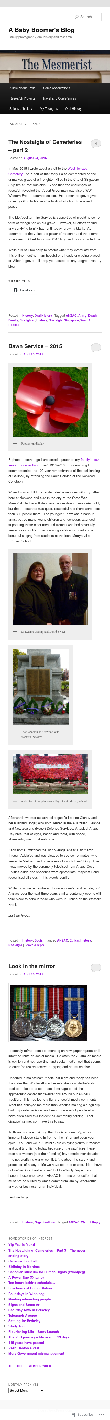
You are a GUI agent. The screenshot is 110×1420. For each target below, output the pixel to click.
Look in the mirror (31, 966)
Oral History (73, 108)
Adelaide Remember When (29, 1366)
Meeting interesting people (29, 1299)
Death (92, 315)
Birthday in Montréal (24, 1266)
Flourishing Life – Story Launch (33, 1331)
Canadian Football (22, 1261)
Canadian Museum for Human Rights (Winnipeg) (46, 1271)
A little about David (22, 88)
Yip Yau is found (21, 1244)
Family (13, 320)
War (83, 320)
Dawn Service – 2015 (35, 346)
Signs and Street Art (24, 1304)
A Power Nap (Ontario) (26, 1277)
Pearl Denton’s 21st (23, 1347)
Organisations (45, 1222)
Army (82, 315)
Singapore (71, 320)
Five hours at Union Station (30, 1288)
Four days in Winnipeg (26, 1293)
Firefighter (27, 320)
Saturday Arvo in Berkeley (29, 1309)
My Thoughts (49, 108)
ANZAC (71, 315)
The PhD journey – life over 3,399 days (38, 1337)
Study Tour (17, 1326)
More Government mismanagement (36, 1353)
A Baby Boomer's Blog (41, 29)
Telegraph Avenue (22, 1315)
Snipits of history (20, 108)
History (27, 315)
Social (39, 940)
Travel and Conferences (59, 98)
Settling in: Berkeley (24, 1320)
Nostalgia (55, 320)
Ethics (74, 940)
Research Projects (22, 98)
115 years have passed (26, 1342)
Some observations (56, 88)
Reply (94, 1222)
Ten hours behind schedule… (31, 1282)
